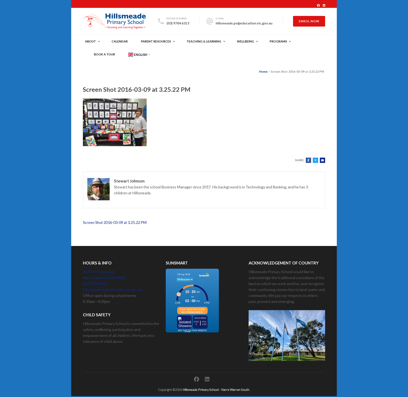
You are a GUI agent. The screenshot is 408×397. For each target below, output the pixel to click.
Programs (278, 41)
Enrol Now (309, 21)
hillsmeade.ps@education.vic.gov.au (244, 23)
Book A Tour (104, 54)
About (90, 41)
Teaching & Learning (204, 41)
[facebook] (318, 5)
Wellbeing (245, 41)
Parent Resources (156, 41)
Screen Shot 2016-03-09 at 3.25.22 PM (115, 222)
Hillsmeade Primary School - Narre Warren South (216, 389)
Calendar (120, 41)
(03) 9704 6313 (178, 23)
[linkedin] (324, 5)
